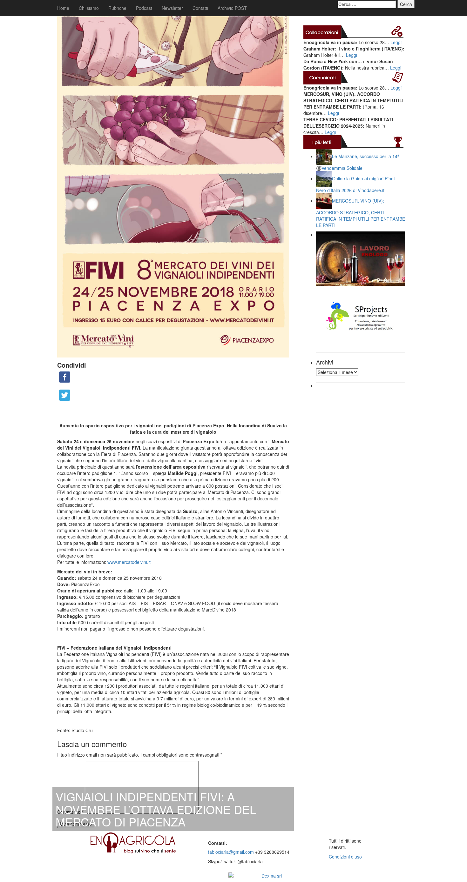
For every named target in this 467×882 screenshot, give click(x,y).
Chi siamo (89, 8)
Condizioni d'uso (345, 856)
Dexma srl (271, 875)
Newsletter (172, 8)
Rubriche (117, 8)
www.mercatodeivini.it (129, 562)
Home (63, 8)
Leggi (396, 42)
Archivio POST (232, 8)
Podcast (144, 8)
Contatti (200, 8)
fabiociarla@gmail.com (231, 852)
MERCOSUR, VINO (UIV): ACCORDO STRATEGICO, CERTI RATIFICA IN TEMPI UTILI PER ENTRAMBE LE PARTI (360, 212)
